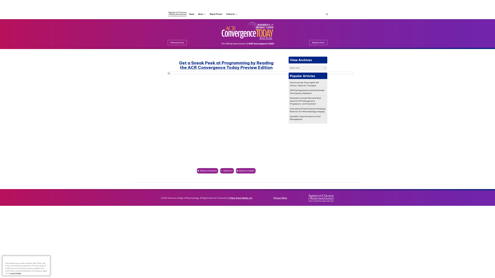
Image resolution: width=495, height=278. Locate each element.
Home (191, 14)
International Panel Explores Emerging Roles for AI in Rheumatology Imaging (307, 110)
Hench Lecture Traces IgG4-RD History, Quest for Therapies (304, 84)
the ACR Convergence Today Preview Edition (226, 67)
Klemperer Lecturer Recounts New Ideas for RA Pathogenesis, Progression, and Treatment (305, 101)
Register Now (318, 42)
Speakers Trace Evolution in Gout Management (305, 118)
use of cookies (15, 273)
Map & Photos (216, 14)
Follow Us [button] (230, 14)
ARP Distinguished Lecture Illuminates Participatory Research (307, 91)
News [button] (200, 14)
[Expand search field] (326, 14)
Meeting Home (177, 42)
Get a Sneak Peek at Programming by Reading (226, 62)
